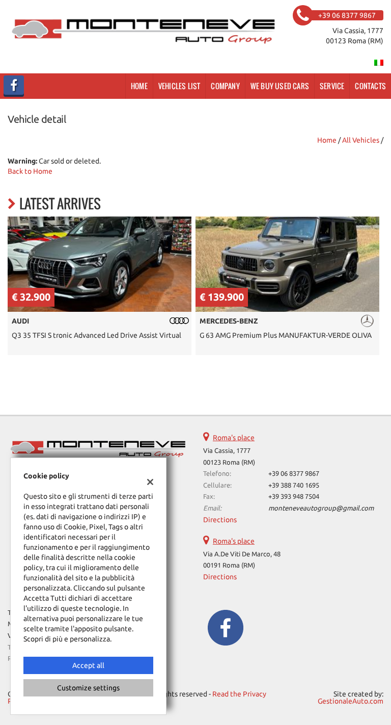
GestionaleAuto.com (350, 701)
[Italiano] (378, 62)
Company (225, 85)
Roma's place (234, 438)
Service (332, 85)
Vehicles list (179, 85)
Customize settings (88, 688)
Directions (220, 520)
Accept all (88, 665)
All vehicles (360, 140)
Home (139, 85)
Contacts (370, 85)
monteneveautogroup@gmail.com (321, 508)
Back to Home (30, 171)
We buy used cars (279, 85)
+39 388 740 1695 (293, 485)
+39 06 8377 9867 (293, 473)
